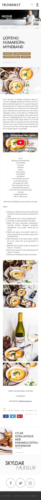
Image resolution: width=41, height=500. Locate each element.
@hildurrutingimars (25, 401)
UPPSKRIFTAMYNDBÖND (11, 57)
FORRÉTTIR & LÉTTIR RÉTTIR (22, 53)
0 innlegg (30, 414)
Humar (4, 410)
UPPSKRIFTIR (14, 28)
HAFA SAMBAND (31, 496)
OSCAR (22, 410)
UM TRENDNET (6, 496)
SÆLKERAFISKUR (29, 410)
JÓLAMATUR (17, 410)
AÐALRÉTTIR (8, 53)
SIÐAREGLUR (18, 496)
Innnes (13, 101)
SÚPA (35, 410)
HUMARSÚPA (10, 410)
